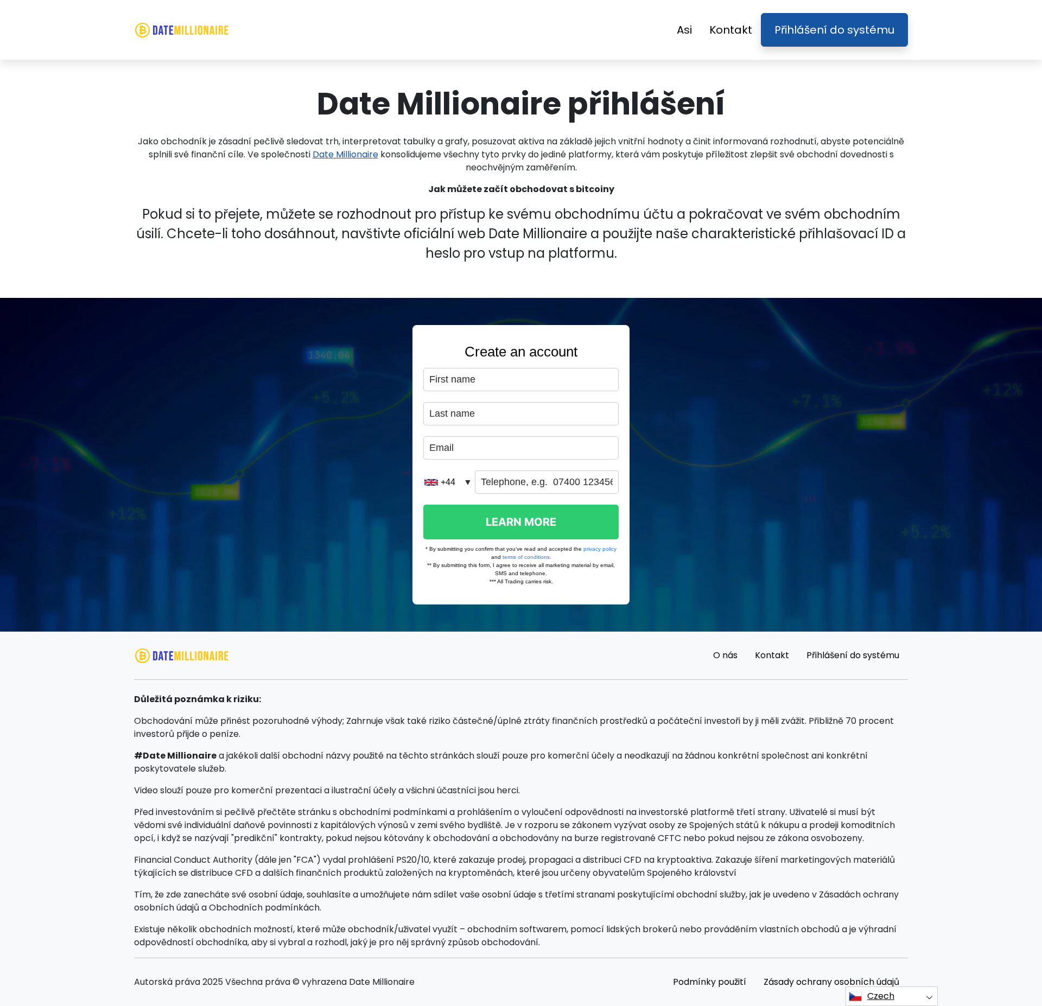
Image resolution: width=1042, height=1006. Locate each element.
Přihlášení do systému (834, 29)
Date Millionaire (345, 154)
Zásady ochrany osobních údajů (831, 982)
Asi (684, 29)
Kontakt (730, 29)
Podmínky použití (709, 982)
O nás (725, 655)
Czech (880, 996)
